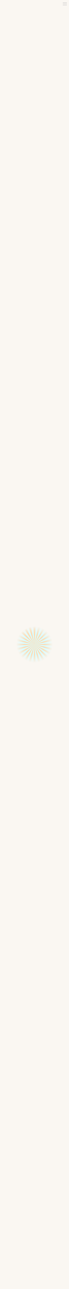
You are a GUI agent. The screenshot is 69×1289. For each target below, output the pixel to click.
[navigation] (65, 4)
